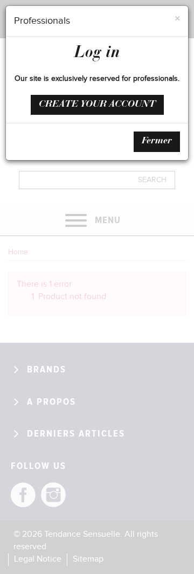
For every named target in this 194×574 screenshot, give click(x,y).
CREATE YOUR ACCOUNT (97, 104)
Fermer (157, 141)
